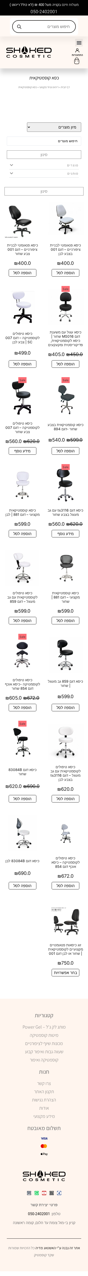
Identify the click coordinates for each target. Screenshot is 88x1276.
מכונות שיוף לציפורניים (44, 1043)
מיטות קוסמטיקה (44, 1035)
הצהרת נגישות (44, 1099)
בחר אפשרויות (65, 972)
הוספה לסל (66, 272)
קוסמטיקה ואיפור (44, 1059)
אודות (44, 1108)
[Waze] (29, 1193)
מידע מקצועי (44, 1116)
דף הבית (65, 87)
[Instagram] (52, 1193)
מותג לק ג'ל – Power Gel (44, 1027)
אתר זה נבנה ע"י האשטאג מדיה (57, 1247)
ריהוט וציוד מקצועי (49, 87)
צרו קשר (44, 1083)
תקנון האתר (44, 1091)
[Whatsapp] (36, 1193)
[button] (79, 43)
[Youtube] (44, 1193)
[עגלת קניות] (76, 60)
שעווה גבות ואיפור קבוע (44, 1051)
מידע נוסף (22, 451)
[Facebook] (59, 1193)
